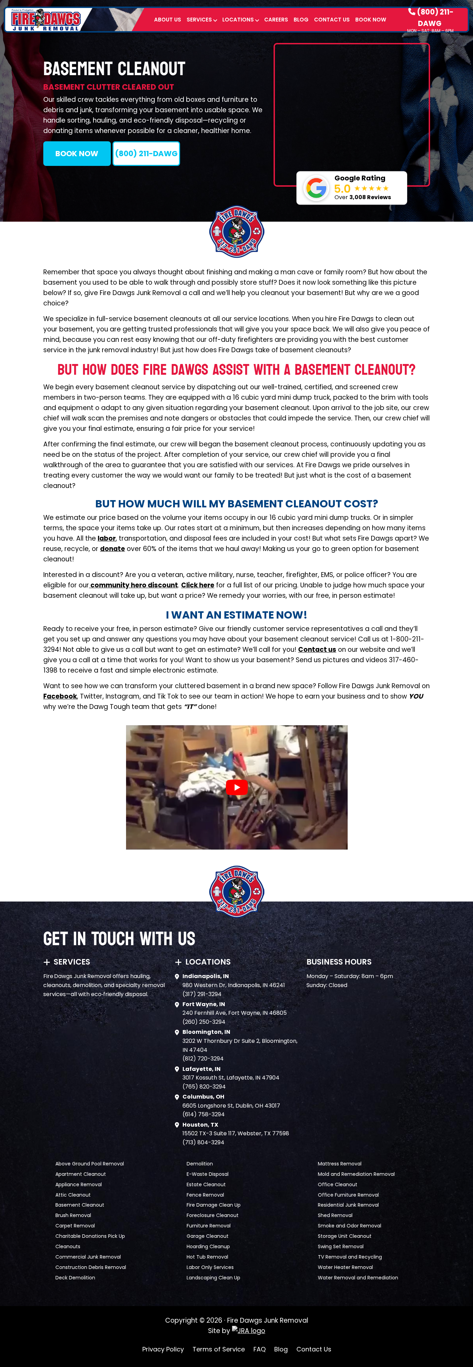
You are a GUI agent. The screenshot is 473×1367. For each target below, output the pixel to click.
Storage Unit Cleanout (345, 1236)
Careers (276, 19)
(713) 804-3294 (203, 1142)
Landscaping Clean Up (213, 1277)
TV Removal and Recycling (350, 1256)
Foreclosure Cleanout (213, 1215)
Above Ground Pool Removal (89, 1163)
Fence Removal (205, 1194)
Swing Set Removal (341, 1246)
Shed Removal (335, 1215)
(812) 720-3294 (203, 1059)
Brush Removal (73, 1215)
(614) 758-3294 (203, 1114)
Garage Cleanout (208, 1236)
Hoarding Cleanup (208, 1246)
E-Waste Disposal (208, 1174)
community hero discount (133, 585)
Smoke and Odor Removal (349, 1225)
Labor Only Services (210, 1267)
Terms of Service (219, 1349)
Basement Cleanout (79, 1204)
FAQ (259, 1349)
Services (199, 19)
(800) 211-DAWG (435, 17)
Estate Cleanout (206, 1184)
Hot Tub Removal (207, 1256)
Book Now (370, 19)
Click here (197, 585)
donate (112, 548)
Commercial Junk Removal (88, 1256)
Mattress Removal (340, 1163)
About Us (167, 19)
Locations (238, 19)
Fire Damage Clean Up (214, 1204)
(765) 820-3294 (204, 1087)
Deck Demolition (75, 1277)
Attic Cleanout (73, 1194)
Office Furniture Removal (348, 1194)
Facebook (60, 696)
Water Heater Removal (345, 1267)
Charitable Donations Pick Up (90, 1236)
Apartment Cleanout (80, 1174)
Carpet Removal (75, 1225)
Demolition (200, 1163)
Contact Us (332, 19)
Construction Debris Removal (90, 1267)
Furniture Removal (209, 1225)
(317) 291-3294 (202, 994)
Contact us (317, 649)
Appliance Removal (78, 1184)
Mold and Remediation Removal (356, 1174)
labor (107, 538)
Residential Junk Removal (348, 1204)
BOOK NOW (76, 153)
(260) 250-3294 (203, 1022)
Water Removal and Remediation (358, 1277)
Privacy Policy (163, 1349)
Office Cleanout (337, 1184)
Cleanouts (67, 1246)
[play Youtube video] (237, 787)
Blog (301, 19)
